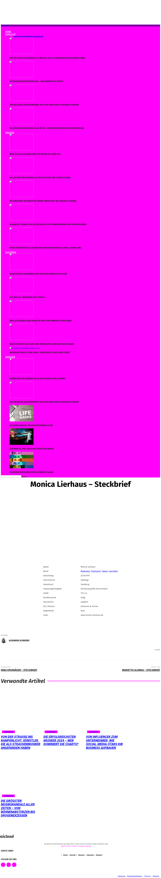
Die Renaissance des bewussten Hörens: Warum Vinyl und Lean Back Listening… (43, 201)
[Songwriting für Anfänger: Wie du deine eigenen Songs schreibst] (22, 374)
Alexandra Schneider (19, 640)
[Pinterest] (140, 655)
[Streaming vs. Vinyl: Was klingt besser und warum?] (22, 444)
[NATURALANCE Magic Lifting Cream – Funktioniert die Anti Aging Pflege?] (25, 348)
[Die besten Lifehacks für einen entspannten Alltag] (22, 421)
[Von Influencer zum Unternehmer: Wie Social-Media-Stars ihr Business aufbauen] (22, 100)
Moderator (85, 571)
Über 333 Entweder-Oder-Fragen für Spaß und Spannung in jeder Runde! (41, 320)
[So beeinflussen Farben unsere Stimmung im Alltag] (22, 468)
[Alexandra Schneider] (5, 640)
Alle (11, 37)
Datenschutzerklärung (134, 876)
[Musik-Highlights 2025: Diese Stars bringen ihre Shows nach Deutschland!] (22, 339)
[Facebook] (127, 655)
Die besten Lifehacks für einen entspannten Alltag (31, 425)
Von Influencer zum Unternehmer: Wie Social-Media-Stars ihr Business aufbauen (44, 105)
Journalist (113, 571)
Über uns (147, 876)
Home (8, 31)
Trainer (105, 571)
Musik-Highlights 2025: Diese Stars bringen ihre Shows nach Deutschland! (42, 344)
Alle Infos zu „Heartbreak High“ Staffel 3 (28, 297)
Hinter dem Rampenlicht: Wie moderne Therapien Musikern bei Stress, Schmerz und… (46, 248)
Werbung (156, 876)
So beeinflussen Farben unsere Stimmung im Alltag (31, 472)
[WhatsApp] (147, 655)
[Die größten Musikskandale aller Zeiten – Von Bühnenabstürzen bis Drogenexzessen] (22, 124)
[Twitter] (134, 655)
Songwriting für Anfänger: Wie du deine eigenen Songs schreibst (38, 378)
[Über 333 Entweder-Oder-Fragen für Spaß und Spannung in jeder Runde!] (22, 316)
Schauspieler (37, 37)
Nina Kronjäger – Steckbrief (19, 670)
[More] (155, 655)
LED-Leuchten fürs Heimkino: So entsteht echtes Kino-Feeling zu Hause (40, 177)
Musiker (22, 37)
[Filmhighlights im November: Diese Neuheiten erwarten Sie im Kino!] (22, 269)
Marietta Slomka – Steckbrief (141, 670)
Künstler (10, 34)
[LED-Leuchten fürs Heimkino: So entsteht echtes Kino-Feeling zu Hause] (22, 173)
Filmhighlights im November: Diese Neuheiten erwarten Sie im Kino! (38, 274)
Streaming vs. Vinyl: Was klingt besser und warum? (32, 449)
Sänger (29, 37)
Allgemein (10, 252)
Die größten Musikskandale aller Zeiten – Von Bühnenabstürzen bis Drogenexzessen (47, 128)
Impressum (121, 876)
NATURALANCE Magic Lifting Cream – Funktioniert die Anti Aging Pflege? (40, 352)
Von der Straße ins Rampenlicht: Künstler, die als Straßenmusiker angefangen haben (47, 58)
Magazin (9, 132)
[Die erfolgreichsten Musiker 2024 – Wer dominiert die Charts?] (22, 77)
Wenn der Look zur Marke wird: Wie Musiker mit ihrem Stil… (35, 154)
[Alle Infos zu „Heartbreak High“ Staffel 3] (22, 293)
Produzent (96, 571)
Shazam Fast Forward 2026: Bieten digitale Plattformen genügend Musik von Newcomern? (48, 224)
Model (16, 37)
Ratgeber (10, 357)
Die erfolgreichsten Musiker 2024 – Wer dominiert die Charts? (36, 81)
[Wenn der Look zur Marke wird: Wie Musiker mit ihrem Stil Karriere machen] (22, 150)
